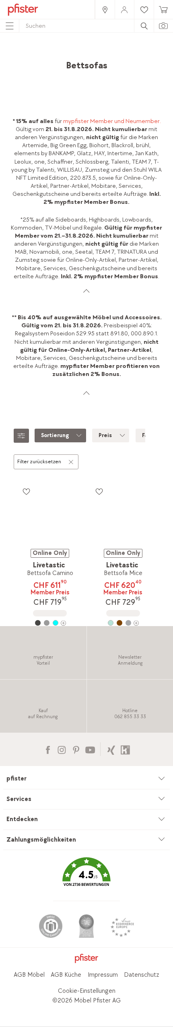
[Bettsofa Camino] (49, 623)
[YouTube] (90, 749)
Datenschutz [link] (141, 975)
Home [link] (40, 54)
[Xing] (111, 749)
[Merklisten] (26, 491)
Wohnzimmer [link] (124, 54)
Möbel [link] (93, 54)
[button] (86, 877)
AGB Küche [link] (66, 975)
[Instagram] (62, 749)
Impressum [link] (103, 975)
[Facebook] (48, 749)
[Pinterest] (76, 749)
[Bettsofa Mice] (122, 623)
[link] (104, 9)
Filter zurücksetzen (39, 461)
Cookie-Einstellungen (86, 991)
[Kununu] (125, 749)
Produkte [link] (66, 54)
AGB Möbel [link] (29, 975)
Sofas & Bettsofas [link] (66, 62)
